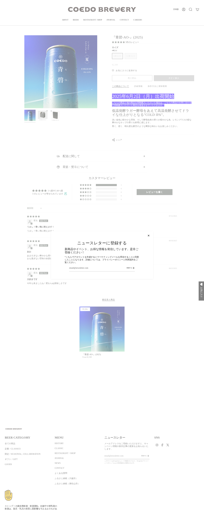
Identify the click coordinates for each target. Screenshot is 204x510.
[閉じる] (148, 235)
